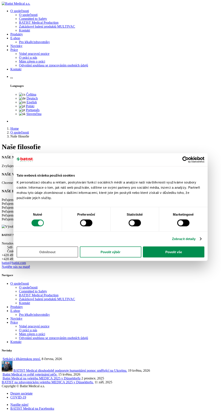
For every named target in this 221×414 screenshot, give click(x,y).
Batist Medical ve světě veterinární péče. (30, 374)
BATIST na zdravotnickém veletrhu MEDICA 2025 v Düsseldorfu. (48, 382)
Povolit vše (173, 252)
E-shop (15, 38)
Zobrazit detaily (184, 239)
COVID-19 (18, 397)
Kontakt (24, 30)
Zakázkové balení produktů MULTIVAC (47, 26)
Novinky (16, 46)
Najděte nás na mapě (16, 267)
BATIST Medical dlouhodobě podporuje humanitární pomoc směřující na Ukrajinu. (70, 370)
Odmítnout (47, 252)
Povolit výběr (110, 252)
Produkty (16, 34)
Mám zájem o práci (32, 61)
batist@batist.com (14, 263)
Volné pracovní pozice (34, 53)
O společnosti (19, 11)
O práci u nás (28, 57)
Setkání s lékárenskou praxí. (22, 359)
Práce (14, 50)
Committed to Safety (33, 19)
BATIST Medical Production (38, 22)
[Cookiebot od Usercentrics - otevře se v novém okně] (185, 159)
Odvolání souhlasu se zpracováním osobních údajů (53, 65)
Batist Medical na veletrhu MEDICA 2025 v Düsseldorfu (42, 378)
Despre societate (21, 393)
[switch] (86, 223)
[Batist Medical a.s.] (16, 3)
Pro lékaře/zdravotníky (34, 42)
